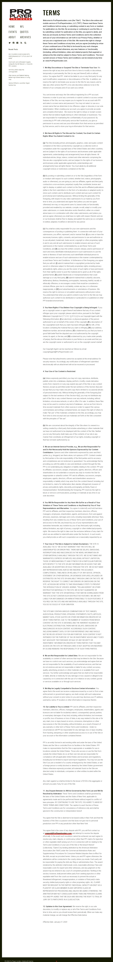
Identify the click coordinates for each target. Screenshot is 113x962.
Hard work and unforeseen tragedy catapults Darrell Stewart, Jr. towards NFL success (20, 64)
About (12, 37)
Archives (25, 37)
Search (25, 43)
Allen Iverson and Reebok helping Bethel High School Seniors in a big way (19, 77)
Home (12, 26)
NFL (22, 26)
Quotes (24, 32)
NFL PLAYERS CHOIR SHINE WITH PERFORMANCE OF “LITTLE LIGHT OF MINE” (20, 56)
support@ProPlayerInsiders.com (58, 833)
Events (13, 32)
